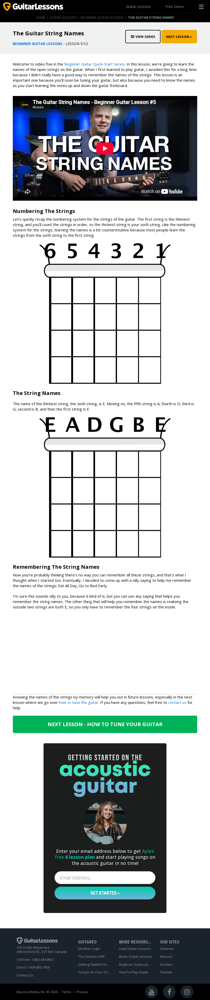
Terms (66, 992)
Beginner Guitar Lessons (102, 17)
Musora (166, 957)
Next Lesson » (179, 36)
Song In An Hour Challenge (94, 972)
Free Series (174, 6)
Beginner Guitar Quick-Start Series (94, 64)
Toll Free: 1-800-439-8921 (35, 960)
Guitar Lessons (138, 6)
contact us (177, 702)
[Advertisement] (105, 650)
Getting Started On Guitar (94, 965)
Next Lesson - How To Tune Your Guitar (105, 724)
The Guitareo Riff (91, 957)
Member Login (89, 949)
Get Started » (105, 893)
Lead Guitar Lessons (135, 949)
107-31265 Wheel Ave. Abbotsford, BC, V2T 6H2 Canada (42, 950)
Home (40, 17)
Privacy (82, 992)
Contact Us (25, 975)
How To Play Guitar (134, 972)
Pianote (166, 972)
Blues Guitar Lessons (135, 957)
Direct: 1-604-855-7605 (33, 967)
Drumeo (166, 965)
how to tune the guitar (78, 702)
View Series (145, 36)
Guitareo (167, 949)
